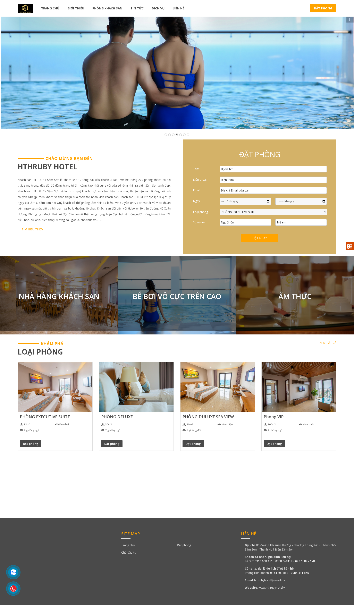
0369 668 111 (264, 561)
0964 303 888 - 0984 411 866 (289, 573)
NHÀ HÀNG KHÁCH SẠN (59, 296)
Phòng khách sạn (107, 8)
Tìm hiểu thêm (32, 229)
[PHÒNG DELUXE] (136, 387)
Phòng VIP (274, 416)
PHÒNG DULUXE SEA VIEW (208, 416)
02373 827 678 (305, 561)
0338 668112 (284, 561)
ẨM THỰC (295, 296)
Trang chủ (50, 8)
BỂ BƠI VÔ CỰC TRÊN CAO (177, 296)
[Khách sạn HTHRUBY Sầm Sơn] (25, 8)
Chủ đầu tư (128, 552)
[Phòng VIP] (299, 387)
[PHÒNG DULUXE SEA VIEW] (217, 387)
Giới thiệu (75, 8)
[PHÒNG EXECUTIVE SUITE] (55, 387)
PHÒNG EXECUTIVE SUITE (45, 416)
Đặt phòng (323, 8)
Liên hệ (178, 8)
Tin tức (137, 8)
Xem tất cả (328, 343)
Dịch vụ (158, 8)
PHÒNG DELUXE (117, 416)
